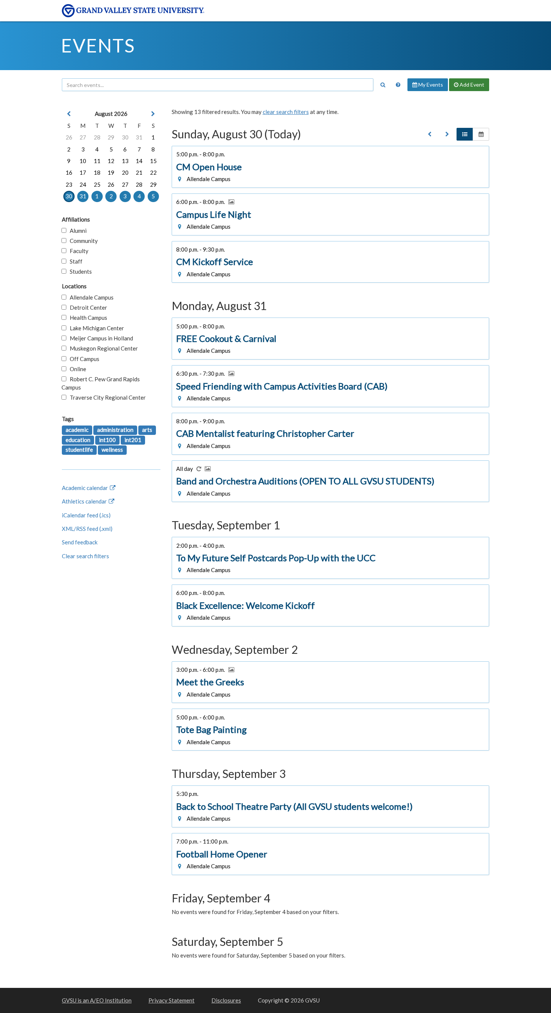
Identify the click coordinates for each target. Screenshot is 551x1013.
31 (139, 137)
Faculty (77, 250)
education (78, 439)
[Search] (382, 84)
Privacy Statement (171, 1000)
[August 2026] (429, 134)
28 (97, 137)
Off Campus (82, 358)
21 (139, 172)
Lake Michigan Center (95, 328)
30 (125, 137)
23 (69, 184)
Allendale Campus (90, 297)
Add (471, 84)
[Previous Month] (69, 113)
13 (125, 160)
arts (147, 429)
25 (97, 184)
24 (82, 184)
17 (82, 172)
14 (139, 160)
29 (111, 137)
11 (97, 160)
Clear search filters (85, 556)
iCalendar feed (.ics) (86, 515)
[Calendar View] (481, 134)
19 (111, 172)
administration (115, 429)
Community (82, 240)
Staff (74, 261)
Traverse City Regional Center (106, 397)
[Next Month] (153, 113)
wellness (112, 449)
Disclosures (226, 1000)
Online (76, 369)
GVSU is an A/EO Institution (97, 1000)
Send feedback (79, 542)
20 (125, 172)
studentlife (79, 449)
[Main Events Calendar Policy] (398, 84)
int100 (107, 439)
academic (77, 429)
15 (153, 160)
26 (69, 137)
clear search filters (286, 111)
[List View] (465, 134)
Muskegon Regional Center (102, 348)
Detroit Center (86, 307)
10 (82, 160)
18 (97, 172)
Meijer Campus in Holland (99, 338)
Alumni (76, 230)
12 (111, 160)
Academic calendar (85, 487)
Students (79, 271)
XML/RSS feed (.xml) (87, 528)
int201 (132, 439)
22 (153, 172)
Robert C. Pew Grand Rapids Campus (100, 383)
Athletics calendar (85, 501)
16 (69, 172)
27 (82, 137)
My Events (430, 84)
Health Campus (86, 317)
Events (98, 45)
